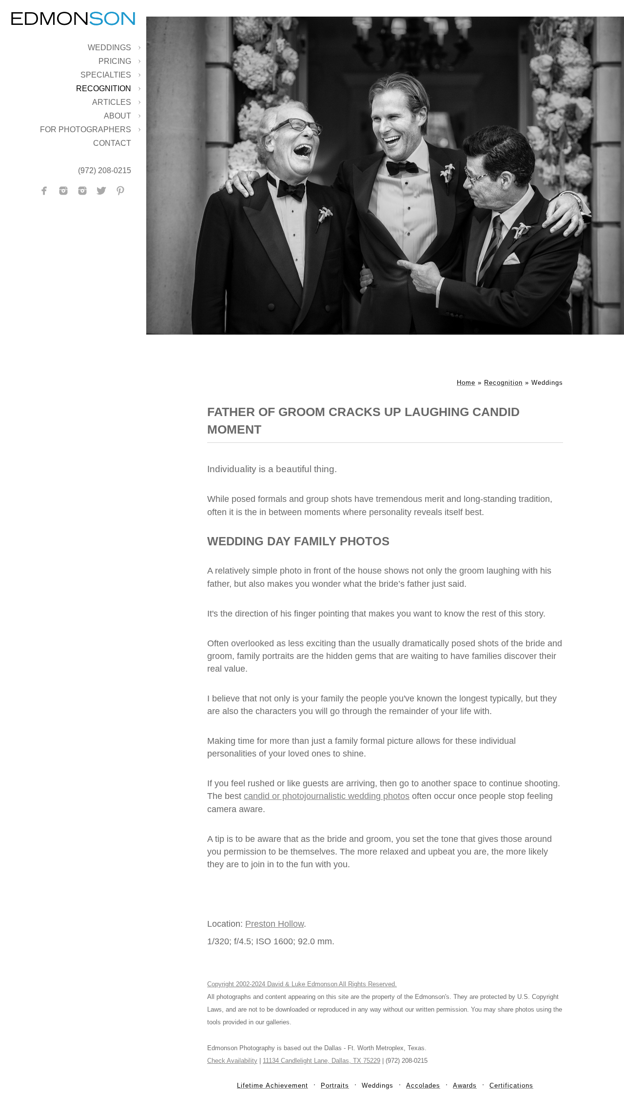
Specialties (105, 75)
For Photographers (85, 129)
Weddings (109, 47)
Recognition (103, 88)
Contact (112, 143)
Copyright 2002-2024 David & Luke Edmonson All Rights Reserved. (302, 984)
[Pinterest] (120, 190)
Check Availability (232, 1060)
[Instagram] (63, 190)
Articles (111, 102)
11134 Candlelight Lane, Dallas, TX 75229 (321, 1060)
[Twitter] (101, 190)
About (117, 116)
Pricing (114, 61)
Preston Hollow (274, 924)
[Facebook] (44, 190)
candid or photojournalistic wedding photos (327, 796)
